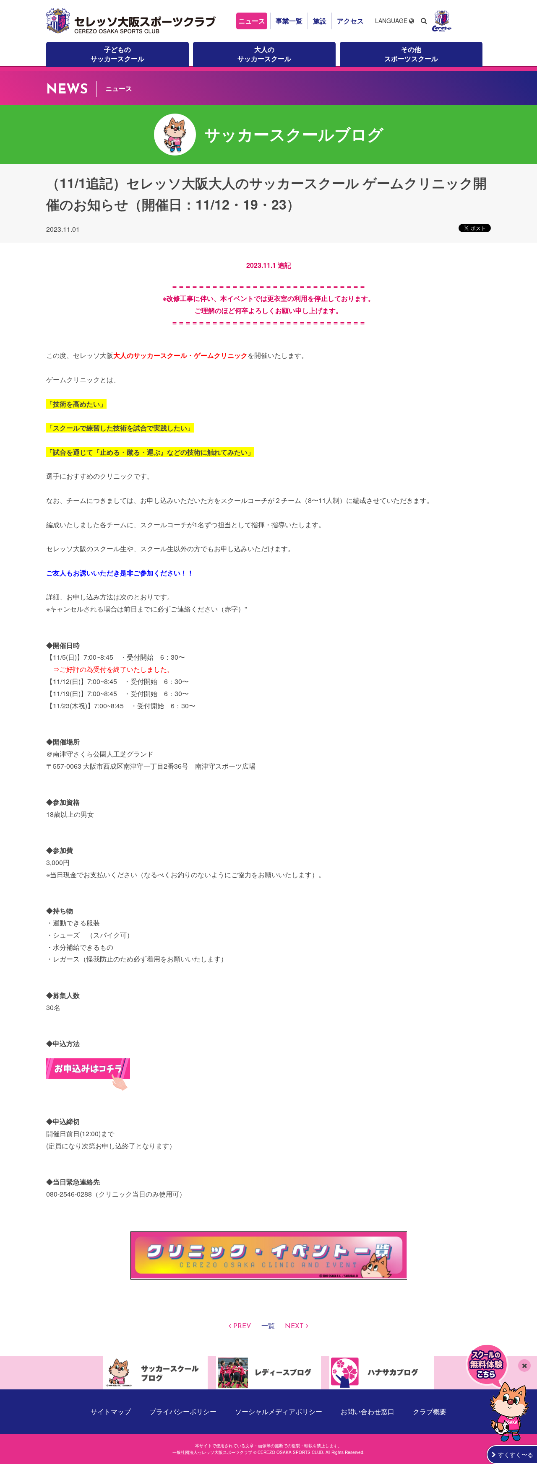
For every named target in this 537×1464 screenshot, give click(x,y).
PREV (242, 1326)
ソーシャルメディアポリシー (278, 1411)
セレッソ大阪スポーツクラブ (132, 21)
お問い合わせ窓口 (367, 1411)
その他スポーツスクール (411, 53)
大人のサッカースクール (264, 53)
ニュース (251, 21)
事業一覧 (289, 21)
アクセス (350, 21)
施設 (319, 21)
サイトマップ (111, 1411)
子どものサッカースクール (117, 53)
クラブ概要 (429, 1411)
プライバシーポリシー (182, 1411)
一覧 (268, 1326)
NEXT (294, 1326)
